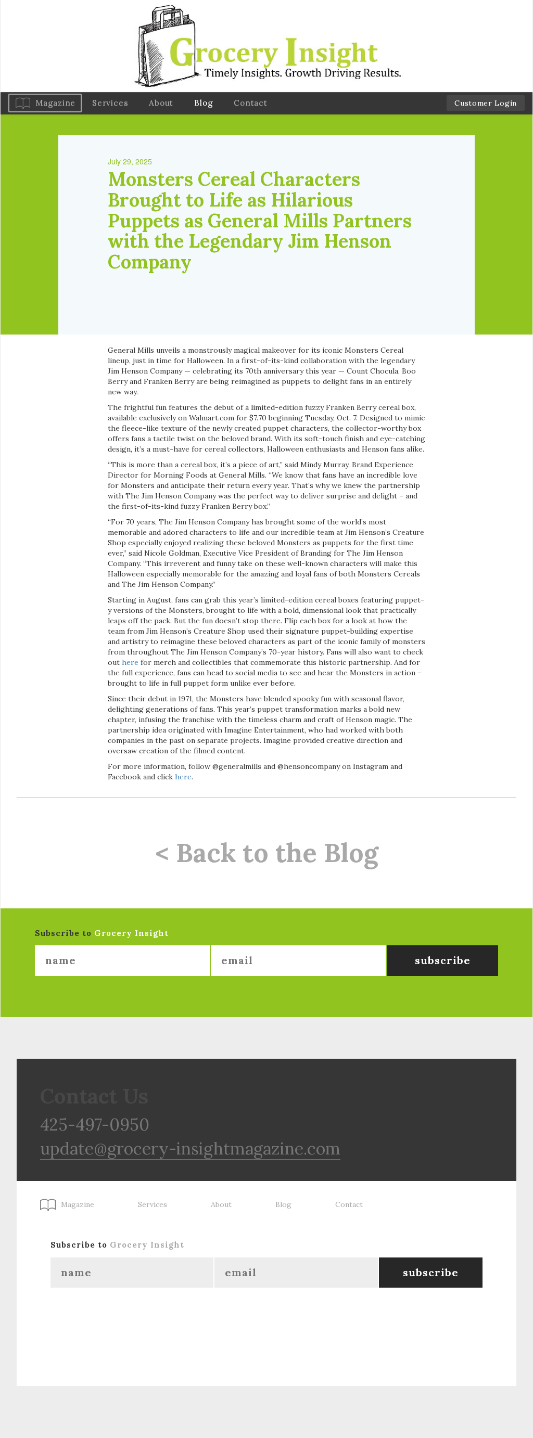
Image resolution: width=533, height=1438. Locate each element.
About (161, 103)
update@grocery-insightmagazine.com (190, 1148)
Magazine (55, 103)
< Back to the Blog (266, 852)
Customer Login (485, 103)
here (130, 662)
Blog (203, 103)
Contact (250, 103)
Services (110, 103)
